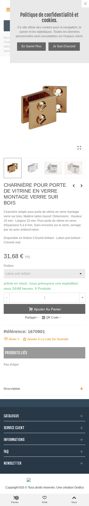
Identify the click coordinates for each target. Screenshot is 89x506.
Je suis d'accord (64, 46)
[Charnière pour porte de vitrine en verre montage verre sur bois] (73, 185)
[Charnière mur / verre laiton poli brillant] (79, 148)
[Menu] (8, 9)
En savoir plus (31, 46)
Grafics (79, 487)
